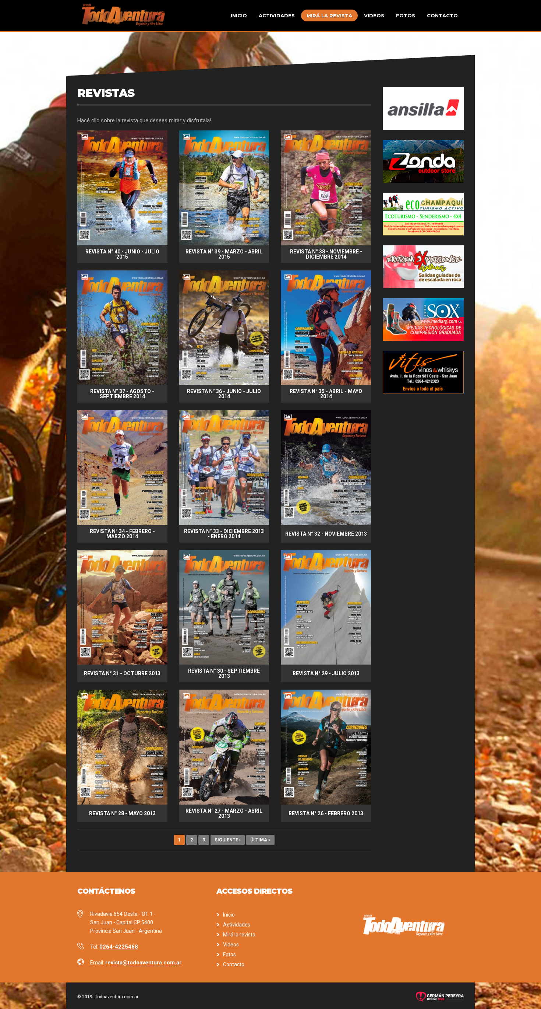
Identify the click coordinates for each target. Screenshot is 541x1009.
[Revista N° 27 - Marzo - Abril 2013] (224, 802)
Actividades (277, 15)
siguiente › (228, 839)
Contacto (442, 15)
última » (260, 839)
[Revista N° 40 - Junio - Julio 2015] (122, 243)
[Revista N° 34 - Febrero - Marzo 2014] (122, 523)
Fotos (405, 15)
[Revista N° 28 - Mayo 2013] (122, 802)
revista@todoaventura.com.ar (143, 962)
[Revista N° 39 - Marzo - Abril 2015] (224, 243)
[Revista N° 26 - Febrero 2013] (326, 802)
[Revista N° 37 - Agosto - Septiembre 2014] (122, 383)
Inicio (239, 15)
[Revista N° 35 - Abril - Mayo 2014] (326, 383)
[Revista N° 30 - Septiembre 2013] (224, 662)
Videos (374, 15)
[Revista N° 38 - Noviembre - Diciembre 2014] (326, 243)
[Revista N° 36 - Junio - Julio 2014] (224, 383)
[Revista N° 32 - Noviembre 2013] (326, 523)
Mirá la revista (329, 15)
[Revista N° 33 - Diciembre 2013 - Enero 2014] (224, 523)
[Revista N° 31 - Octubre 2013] (122, 662)
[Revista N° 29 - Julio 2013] (326, 662)
